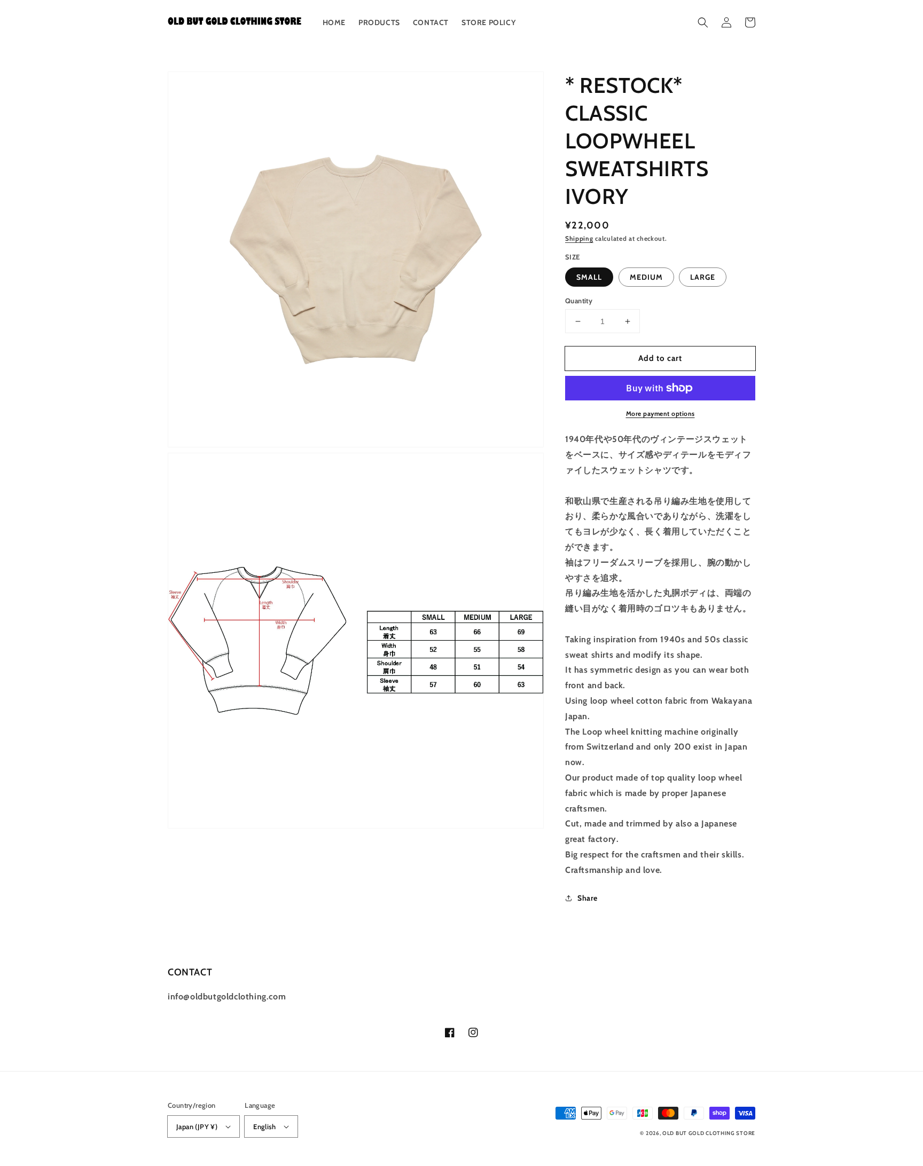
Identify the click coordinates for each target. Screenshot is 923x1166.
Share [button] (587, 898)
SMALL (589, 277)
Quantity (578, 300)
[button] (703, 22)
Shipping (579, 238)
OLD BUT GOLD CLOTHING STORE (708, 1133)
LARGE (702, 277)
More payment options (660, 413)
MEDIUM (646, 277)
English (264, 1126)
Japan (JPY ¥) (196, 1126)
